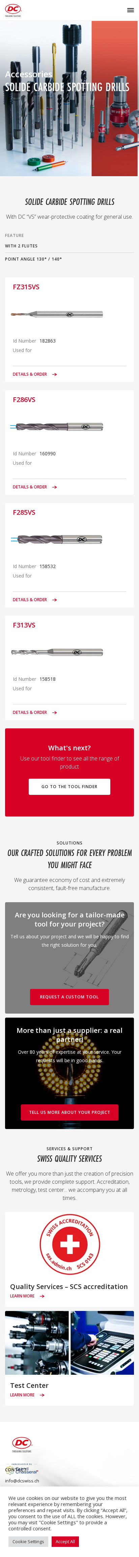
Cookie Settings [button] (28, 1541)
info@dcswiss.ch (22, 1481)
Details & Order (30, 374)
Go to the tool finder (69, 786)
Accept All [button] (65, 1541)
